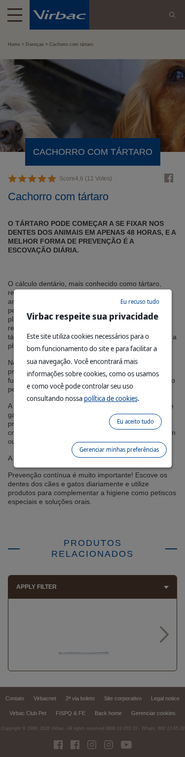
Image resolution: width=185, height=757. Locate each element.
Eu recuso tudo (139, 301)
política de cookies (111, 398)
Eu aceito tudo (135, 421)
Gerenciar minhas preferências (119, 449)
